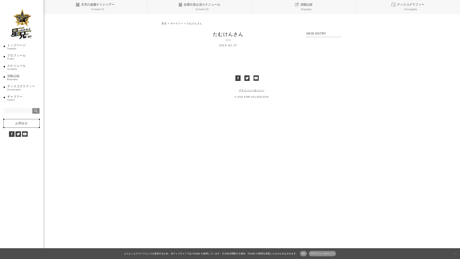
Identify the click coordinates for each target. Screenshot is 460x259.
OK (303, 253)
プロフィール (16, 57)
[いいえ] (455, 253)
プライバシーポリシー (251, 90)
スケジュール (16, 67)
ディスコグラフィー (21, 88)
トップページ (16, 47)
